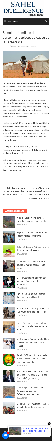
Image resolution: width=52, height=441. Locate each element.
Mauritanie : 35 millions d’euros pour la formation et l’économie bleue (31, 265)
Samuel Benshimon (28, 46)
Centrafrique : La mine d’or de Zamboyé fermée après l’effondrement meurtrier (30, 391)
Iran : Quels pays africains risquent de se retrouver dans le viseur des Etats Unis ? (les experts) (32, 375)
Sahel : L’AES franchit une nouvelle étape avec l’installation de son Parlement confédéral (32, 358)
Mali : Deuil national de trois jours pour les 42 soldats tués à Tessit (14, 191)
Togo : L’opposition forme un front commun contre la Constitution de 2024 (32, 326)
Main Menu (12, 21)
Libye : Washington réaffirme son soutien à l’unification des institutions (31, 281)
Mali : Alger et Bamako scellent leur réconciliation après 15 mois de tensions (33, 342)
